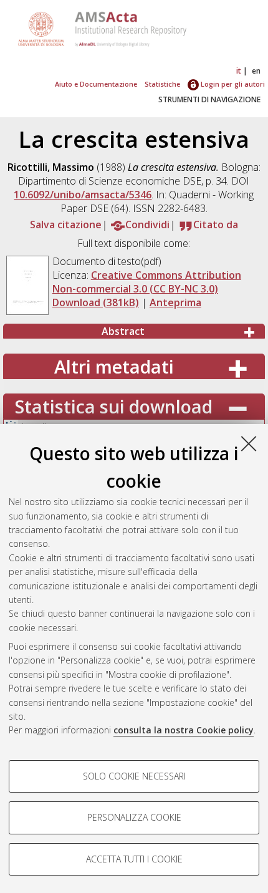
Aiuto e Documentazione (96, 84)
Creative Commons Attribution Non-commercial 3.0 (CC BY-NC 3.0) (146, 282)
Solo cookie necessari (134, 776)
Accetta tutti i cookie (134, 859)
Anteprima (175, 302)
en (256, 70)
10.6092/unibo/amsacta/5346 (82, 194)
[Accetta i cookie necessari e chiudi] (249, 443)
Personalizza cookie (134, 817)
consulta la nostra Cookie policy (183, 730)
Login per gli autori (232, 84)
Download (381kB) (95, 302)
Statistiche (162, 84)
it (238, 70)
